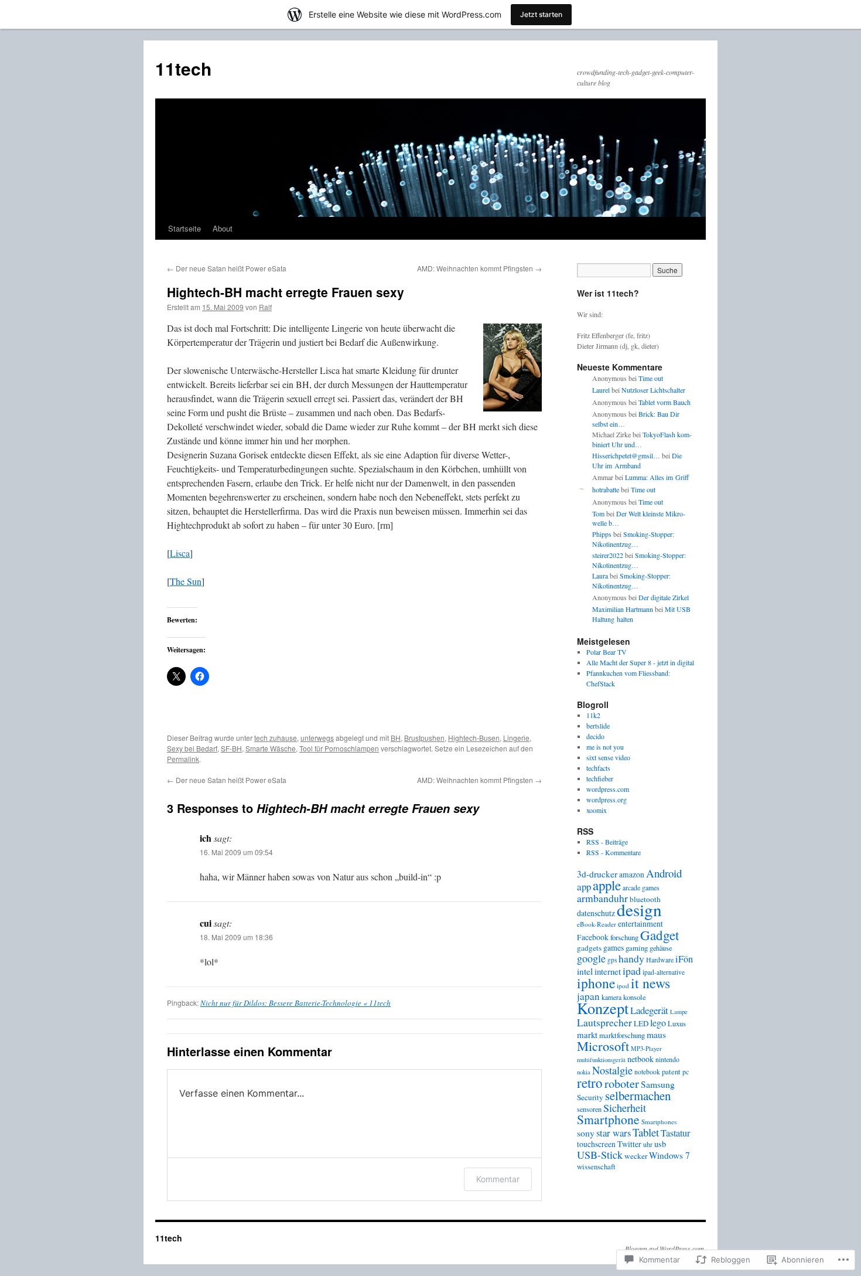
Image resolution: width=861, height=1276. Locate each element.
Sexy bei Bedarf (192, 748)
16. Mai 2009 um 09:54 (236, 852)
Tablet (646, 1132)
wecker (635, 1156)
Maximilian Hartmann (622, 609)
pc (685, 1071)
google (591, 958)
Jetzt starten (541, 14)
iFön (684, 958)
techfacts (598, 768)
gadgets (589, 947)
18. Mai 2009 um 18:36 (236, 937)
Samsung (658, 1084)
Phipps (601, 534)
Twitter (629, 1143)
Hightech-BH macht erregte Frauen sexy (285, 292)
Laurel (601, 389)
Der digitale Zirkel (663, 597)
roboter (621, 1083)
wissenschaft (596, 1166)
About (223, 228)
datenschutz (596, 912)
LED (641, 1023)
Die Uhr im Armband (637, 460)
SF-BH (231, 748)
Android (664, 873)
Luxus (677, 1024)
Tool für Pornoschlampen (339, 748)
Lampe (679, 1012)
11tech (183, 68)
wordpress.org (606, 799)
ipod (623, 985)
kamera (611, 997)
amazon (631, 874)
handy (631, 958)
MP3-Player (646, 1048)
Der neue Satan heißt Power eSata (226, 268)
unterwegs (317, 738)
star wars (613, 1132)
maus (656, 1034)
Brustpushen (424, 738)
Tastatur (675, 1133)
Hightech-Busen (474, 738)
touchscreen (596, 1144)
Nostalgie (612, 1070)
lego (658, 1022)
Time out (650, 378)
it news (650, 983)
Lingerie (516, 738)
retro (590, 1082)
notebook (647, 1071)
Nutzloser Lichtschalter (653, 389)
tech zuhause (275, 738)
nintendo (667, 1059)
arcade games (641, 887)
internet (607, 971)
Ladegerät (649, 1010)
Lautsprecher (604, 1022)
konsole (634, 997)
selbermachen (638, 1095)
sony (585, 1133)
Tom (598, 513)
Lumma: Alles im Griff (657, 477)
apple (607, 885)
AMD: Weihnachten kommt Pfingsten (479, 268)
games (613, 947)
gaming (637, 947)
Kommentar (498, 1179)
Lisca (180, 553)
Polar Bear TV (606, 651)
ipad (632, 971)
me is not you (605, 746)
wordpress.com (607, 789)
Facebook (593, 937)
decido (595, 736)
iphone (596, 983)
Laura (600, 575)
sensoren (589, 1109)
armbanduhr (602, 898)
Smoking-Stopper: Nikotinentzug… (633, 539)
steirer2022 (607, 555)
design (639, 909)
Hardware (660, 959)
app (584, 886)
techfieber (599, 778)
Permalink (183, 759)
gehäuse (661, 947)
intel (585, 971)
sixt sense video (608, 757)
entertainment (640, 923)
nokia (583, 1072)
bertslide (598, 725)
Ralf (265, 307)
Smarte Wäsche (270, 748)
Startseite (184, 228)
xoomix (596, 810)
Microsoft (603, 1045)
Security (590, 1097)
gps (612, 959)
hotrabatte (605, 489)
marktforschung (622, 1035)
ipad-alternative (664, 972)
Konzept (602, 1008)
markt (587, 1034)
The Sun (185, 581)
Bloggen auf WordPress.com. (665, 1248)
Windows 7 (669, 1155)
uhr (647, 1144)
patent (671, 1071)
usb (660, 1143)
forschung (624, 937)
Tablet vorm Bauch (664, 402)
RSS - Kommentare (613, 852)
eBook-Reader (596, 924)
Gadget (659, 935)
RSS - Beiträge (607, 841)
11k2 (593, 715)
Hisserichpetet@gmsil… (626, 455)
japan (588, 996)
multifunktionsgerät (601, 1060)
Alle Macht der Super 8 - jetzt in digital (640, 662)
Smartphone (608, 1119)
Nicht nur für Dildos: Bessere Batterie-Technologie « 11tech (295, 1003)
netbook (640, 1058)
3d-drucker (597, 874)
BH (396, 738)
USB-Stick (600, 1155)
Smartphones (658, 1121)
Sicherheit (624, 1108)
